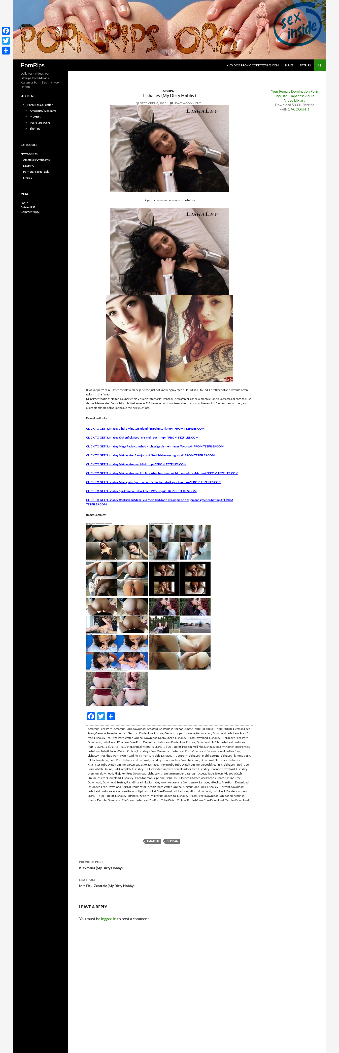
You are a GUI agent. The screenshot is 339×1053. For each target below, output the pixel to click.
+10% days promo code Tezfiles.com (253, 65)
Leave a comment (187, 103)
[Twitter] (6, 41)
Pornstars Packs (40, 122)
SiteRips (305, 65)
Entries (28, 207)
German (172, 841)
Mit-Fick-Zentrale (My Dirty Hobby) (107, 883)
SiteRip (27, 177)
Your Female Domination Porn (294, 91)
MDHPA (168, 91)
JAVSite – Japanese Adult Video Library (294, 98)
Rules (289, 65)
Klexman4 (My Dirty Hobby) (101, 865)
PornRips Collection (40, 105)
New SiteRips (29, 154)
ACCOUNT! (300, 109)
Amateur (153, 841)
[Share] (6, 50)
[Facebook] (6, 31)
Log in (24, 203)
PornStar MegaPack (36, 171)
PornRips (33, 65)
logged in (108, 918)
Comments (30, 212)
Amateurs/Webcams (43, 110)
